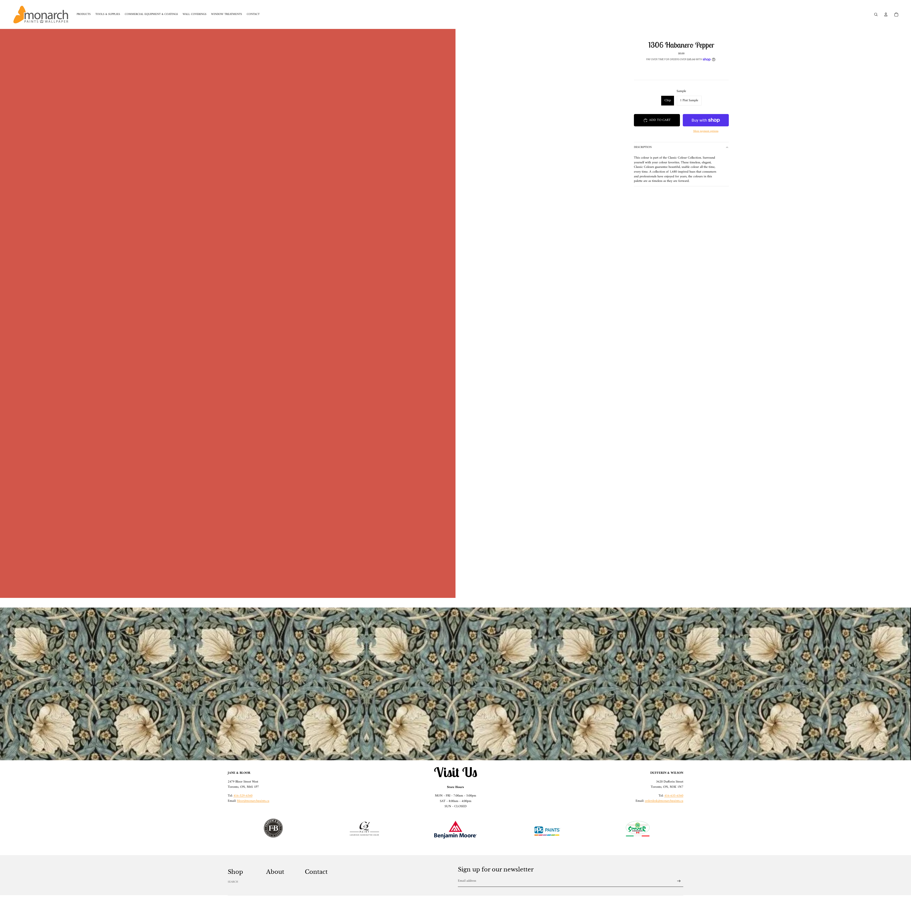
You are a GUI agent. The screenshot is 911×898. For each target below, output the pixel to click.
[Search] (876, 14)
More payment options (705, 131)
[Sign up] (678, 881)
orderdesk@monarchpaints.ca (664, 801)
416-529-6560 (242, 796)
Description (643, 147)
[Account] (886, 14)
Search (233, 882)
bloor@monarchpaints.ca (253, 801)
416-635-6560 (673, 796)
